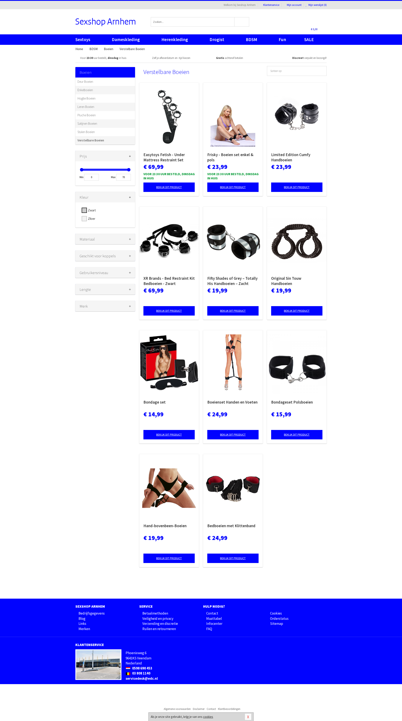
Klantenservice (271, 5)
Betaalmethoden (155, 613)
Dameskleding (126, 39)
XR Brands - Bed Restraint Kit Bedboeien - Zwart (169, 281)
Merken (84, 629)
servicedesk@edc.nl (142, 678)
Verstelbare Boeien (90, 140)
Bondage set (154, 402)
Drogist (217, 39)
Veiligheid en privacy (157, 618)
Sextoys (82, 39)
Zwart (92, 210)
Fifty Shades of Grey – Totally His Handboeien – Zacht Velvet (232, 281)
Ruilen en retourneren (159, 629)
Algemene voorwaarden (177, 709)
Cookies (276, 613)
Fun (282, 39)
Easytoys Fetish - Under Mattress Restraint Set (164, 157)
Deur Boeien (85, 82)
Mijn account (294, 5)
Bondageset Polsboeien (292, 402)
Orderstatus (279, 618)
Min (82, 177)
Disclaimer (199, 709)
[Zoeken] (241, 22)
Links (82, 623)
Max (113, 177)
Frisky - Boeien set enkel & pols (230, 157)
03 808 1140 (140, 673)
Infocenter (214, 623)
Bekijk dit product (169, 187)
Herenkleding (174, 39)
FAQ (209, 629)
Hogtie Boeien (86, 98)
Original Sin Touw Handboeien (286, 281)
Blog (82, 618)
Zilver (91, 219)
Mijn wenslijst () (317, 5)
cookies (208, 717)
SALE (309, 39)
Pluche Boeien (86, 115)
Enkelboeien (85, 90)
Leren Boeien (85, 107)
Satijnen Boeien (87, 124)
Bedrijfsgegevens (92, 613)
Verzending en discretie (160, 623)
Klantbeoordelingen (229, 709)
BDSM (251, 39)
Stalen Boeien (86, 132)
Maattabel (214, 618)
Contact (212, 613)
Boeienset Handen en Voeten (232, 402)
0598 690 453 (141, 668)
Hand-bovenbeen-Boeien (165, 525)
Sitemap (276, 623)
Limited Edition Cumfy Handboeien (290, 157)
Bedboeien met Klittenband (231, 525)
